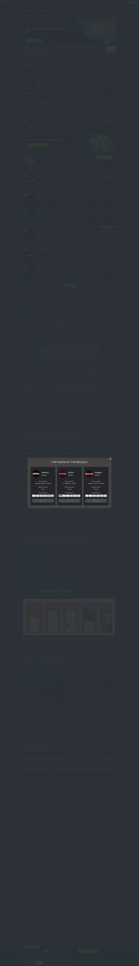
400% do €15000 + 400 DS (43, 483)
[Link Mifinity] (67, 496)
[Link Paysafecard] (37, 496)
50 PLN (96, 489)
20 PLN (69, 489)
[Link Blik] (60, 496)
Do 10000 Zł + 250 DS (69, 483)
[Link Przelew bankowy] (48, 496)
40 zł (43, 489)
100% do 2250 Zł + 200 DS (96, 483)
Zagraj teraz (43, 500)
